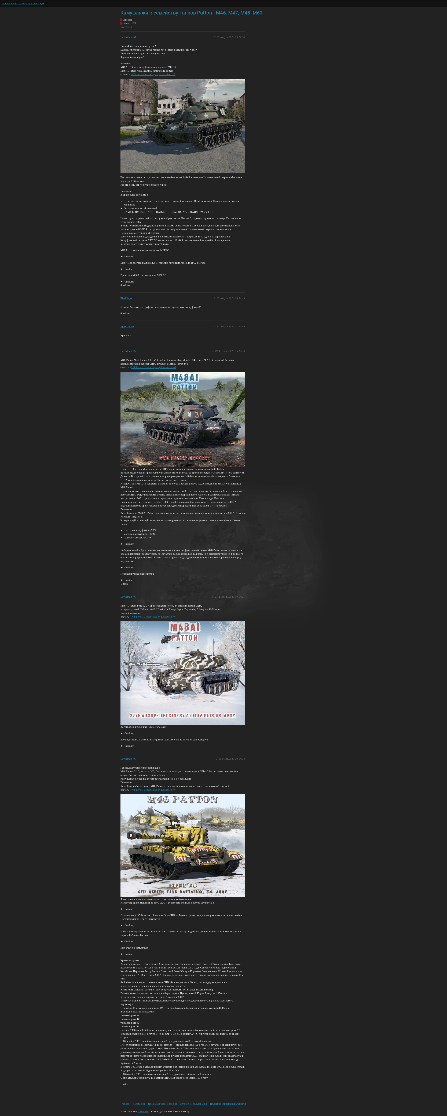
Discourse (143, 1111)
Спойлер (129, 256)
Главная (124, 1103)
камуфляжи (126, 27)
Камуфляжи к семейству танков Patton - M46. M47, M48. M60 (191, 13)
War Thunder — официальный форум (23, 3)
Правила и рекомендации (162, 1103)
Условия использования (193, 1103)
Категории (139, 1103)
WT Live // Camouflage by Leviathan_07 (153, 74)
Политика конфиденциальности (228, 1103)
